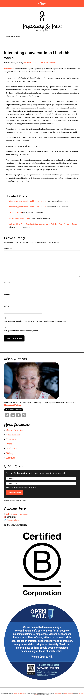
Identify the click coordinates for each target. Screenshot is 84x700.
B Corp (9, 453)
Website (7, 306)
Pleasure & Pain (42, 26)
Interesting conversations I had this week (27, 201)
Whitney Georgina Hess (19, 693)
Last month (9, 69)
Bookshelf (11, 448)
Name (7, 283)
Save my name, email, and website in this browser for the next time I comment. (35, 321)
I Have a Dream (15, 212)
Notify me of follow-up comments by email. (21, 331)
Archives (10, 458)
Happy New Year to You (19, 218)
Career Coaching (15, 430)
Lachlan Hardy (58, 693)
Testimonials (13, 434)
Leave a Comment (48, 63)
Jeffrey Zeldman (68, 693)
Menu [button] (43, 3)
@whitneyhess (13, 520)
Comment (8, 249)
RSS (36, 694)
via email (81, 693)
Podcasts (11, 439)
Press (9, 444)
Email (7, 294)
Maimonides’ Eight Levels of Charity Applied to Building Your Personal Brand (43, 224)
